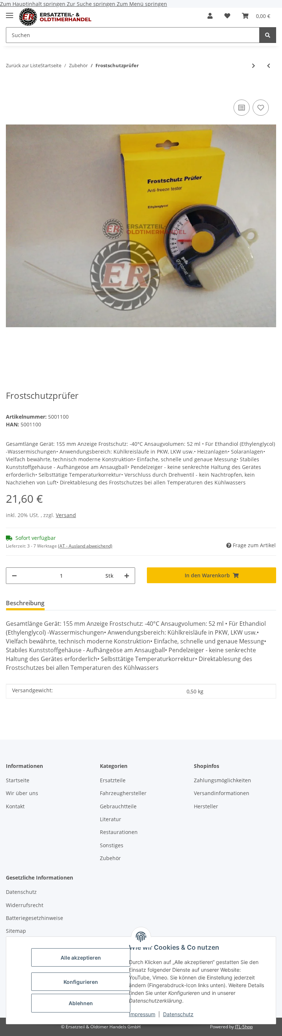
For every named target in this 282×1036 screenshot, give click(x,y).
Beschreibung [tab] (25, 603)
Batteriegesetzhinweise (34, 917)
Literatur (110, 819)
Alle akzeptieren (81, 957)
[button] (210, 15)
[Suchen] (267, 35)
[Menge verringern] (14, 576)
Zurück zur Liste (23, 65)
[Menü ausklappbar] (9, 12)
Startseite (17, 780)
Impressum (142, 1014)
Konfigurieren (81, 982)
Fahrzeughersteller (123, 793)
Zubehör (110, 858)
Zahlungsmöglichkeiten (222, 780)
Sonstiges (111, 845)
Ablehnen (81, 1003)
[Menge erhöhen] (127, 576)
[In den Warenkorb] (12, 87)
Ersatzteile (113, 780)
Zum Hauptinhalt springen (33, 3)
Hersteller (206, 806)
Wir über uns (22, 793)
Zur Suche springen (92, 3)
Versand (66, 515)
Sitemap (16, 930)
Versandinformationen (221, 793)
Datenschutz (178, 1014)
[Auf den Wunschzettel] (261, 108)
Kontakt (15, 806)
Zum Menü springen (142, 3)
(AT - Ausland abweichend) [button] (85, 546)
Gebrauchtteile (118, 806)
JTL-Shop (244, 1027)
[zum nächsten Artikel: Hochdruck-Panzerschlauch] (253, 65)
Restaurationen (119, 832)
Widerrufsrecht (24, 905)
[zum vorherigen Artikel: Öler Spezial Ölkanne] (268, 65)
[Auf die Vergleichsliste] (242, 108)
